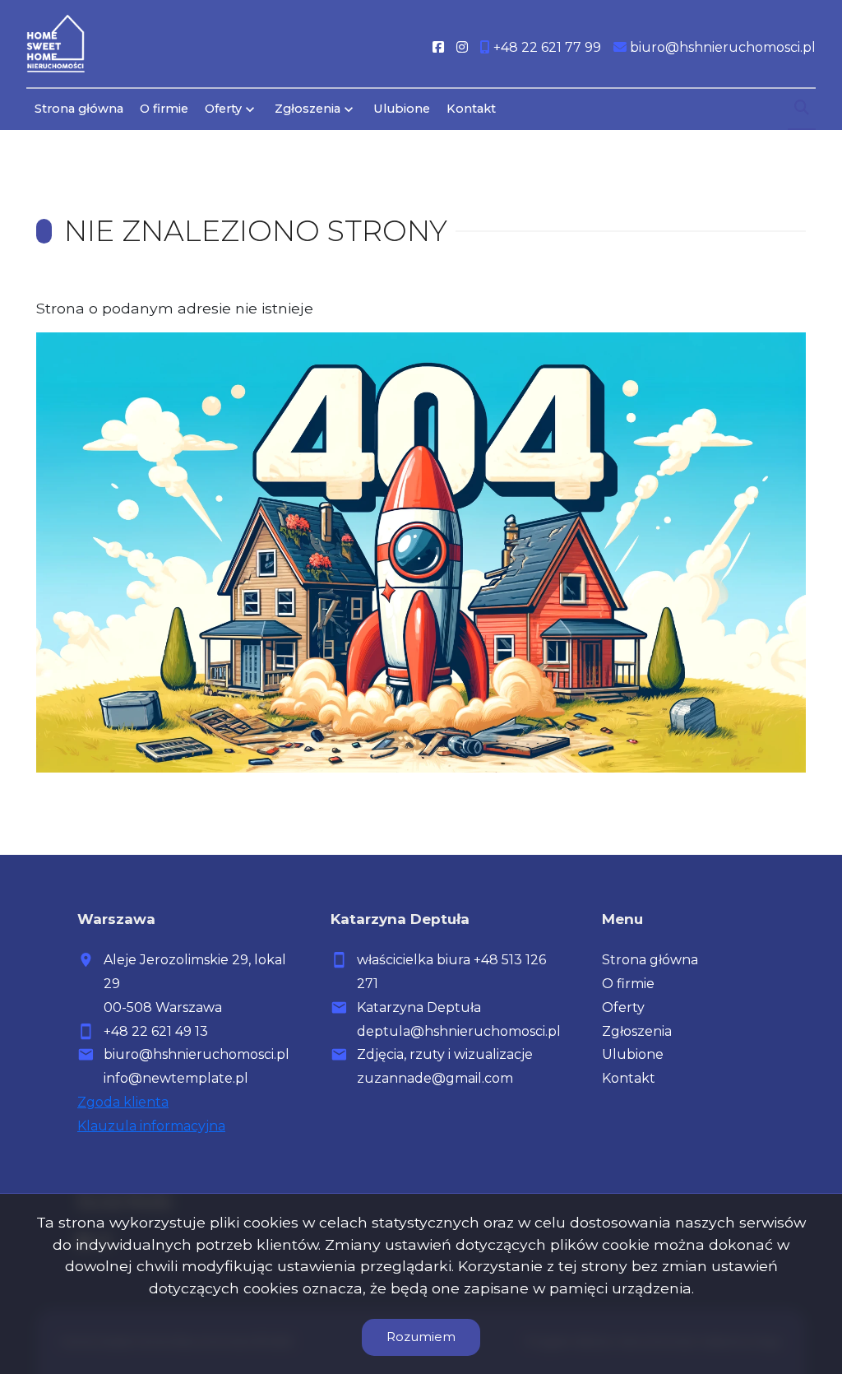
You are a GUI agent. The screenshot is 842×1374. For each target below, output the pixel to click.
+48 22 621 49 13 (156, 1031)
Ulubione (401, 108)
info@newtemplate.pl (176, 1078)
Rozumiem (421, 1336)
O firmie (164, 108)
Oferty (223, 108)
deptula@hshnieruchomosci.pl (459, 1031)
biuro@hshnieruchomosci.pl (196, 1054)
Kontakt (471, 108)
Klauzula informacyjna (151, 1126)
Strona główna (79, 108)
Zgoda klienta (123, 1102)
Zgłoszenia (637, 1031)
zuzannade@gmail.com (435, 1078)
